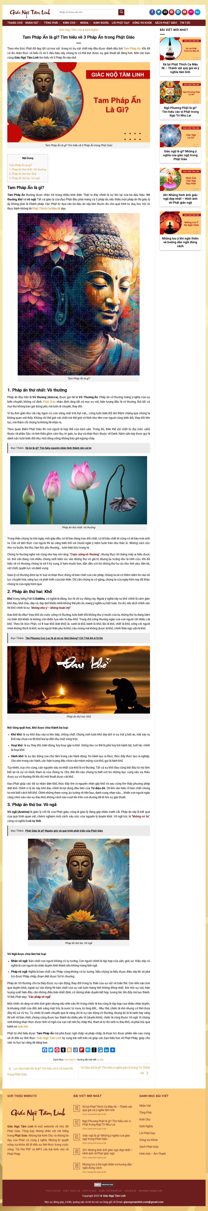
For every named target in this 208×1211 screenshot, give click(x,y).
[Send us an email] (165, 12)
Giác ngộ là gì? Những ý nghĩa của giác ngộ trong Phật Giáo (106, 1137)
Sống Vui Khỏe (142, 22)
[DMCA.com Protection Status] (104, 1184)
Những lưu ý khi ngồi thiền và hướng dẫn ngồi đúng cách (107, 1166)
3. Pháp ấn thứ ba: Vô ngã (24, 178)
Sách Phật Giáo (166, 22)
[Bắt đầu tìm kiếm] (121, 12)
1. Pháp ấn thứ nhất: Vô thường (27, 169)
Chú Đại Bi (130, 1191)
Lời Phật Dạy (121, 22)
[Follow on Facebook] (152, 12)
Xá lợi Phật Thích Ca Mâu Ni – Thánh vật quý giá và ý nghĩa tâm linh (107, 1108)
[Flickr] (191, 12)
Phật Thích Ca (71, 1191)
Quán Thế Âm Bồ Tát (110, 1191)
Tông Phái (51, 22)
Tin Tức (185, 22)
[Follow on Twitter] (159, 12)
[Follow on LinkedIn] (178, 12)
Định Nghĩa (101, 22)
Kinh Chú (69, 22)
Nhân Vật (32, 22)
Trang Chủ (14, 22)
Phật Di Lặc (89, 1191)
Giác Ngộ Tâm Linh (70, 29)
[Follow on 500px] (197, 12)
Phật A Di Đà (53, 1191)
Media (84, 22)
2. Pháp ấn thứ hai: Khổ (22, 173)
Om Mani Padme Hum (150, 1191)
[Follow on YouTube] (185, 12)
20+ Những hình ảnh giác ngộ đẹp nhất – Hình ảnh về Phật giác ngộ (107, 1151)
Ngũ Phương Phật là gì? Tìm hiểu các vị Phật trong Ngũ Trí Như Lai (106, 1122)
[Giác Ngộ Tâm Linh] (30, 12)
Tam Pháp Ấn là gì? (20, 165)
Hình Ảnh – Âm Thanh (152, 1153)
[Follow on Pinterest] (172, 12)
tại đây (100, 1059)
